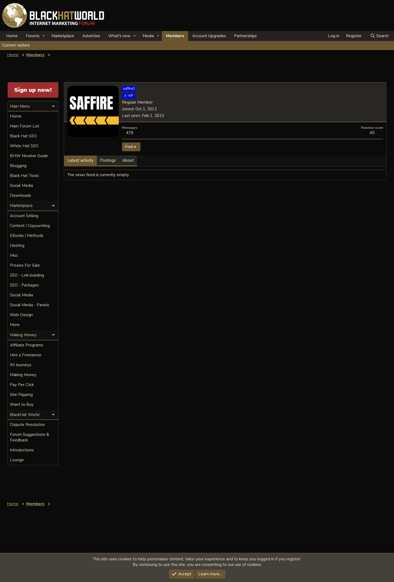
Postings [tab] (108, 160)
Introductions (22, 450)
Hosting (17, 245)
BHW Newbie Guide (29, 155)
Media (148, 36)
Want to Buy (22, 404)
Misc (14, 255)
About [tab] (128, 160)
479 (129, 132)
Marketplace (62, 36)
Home (12, 36)
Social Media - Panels (29, 305)
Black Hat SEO (23, 136)
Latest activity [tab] (80, 160)
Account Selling (24, 215)
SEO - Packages (24, 285)
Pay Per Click (22, 384)
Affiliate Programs (26, 345)
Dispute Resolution (27, 424)
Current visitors (16, 45)
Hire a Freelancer (26, 355)
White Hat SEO (24, 146)
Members (175, 36)
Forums (32, 36)
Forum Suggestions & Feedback (29, 437)
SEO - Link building (27, 275)
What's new (119, 36)
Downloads (20, 195)
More (15, 324)
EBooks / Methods (26, 235)
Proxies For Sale (25, 265)
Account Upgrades (209, 36)
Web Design (21, 315)
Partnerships (245, 36)
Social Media (21, 185)
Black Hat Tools (24, 175)
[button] (43, 36)
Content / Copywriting (30, 225)
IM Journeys (20, 365)
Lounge (17, 460)
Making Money (23, 374)
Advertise (91, 36)
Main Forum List (24, 126)
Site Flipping (21, 394)
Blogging (18, 165)
